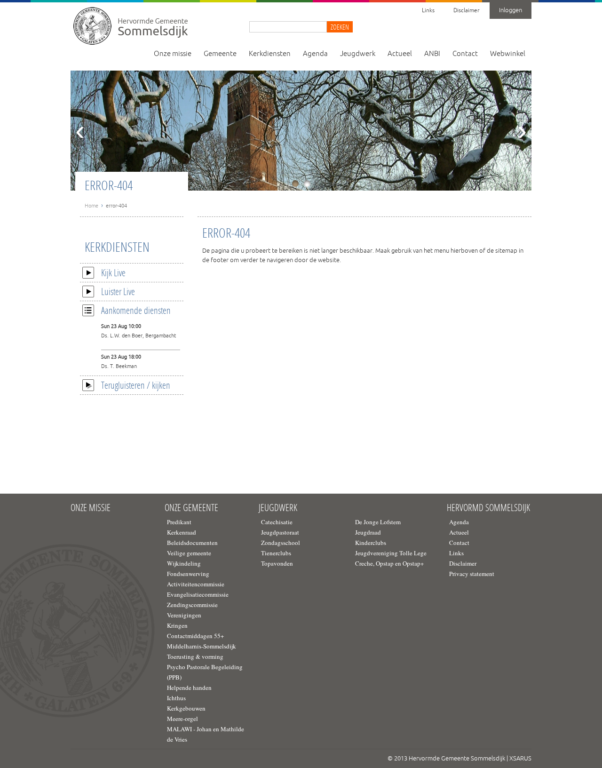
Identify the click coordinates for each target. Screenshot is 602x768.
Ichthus (176, 698)
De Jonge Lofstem (378, 522)
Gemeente (220, 53)
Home (91, 205)
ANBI (432, 53)
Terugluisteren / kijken (135, 385)
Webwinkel (507, 53)
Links (428, 10)
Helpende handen (189, 687)
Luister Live (118, 291)
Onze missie (172, 53)
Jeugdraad (368, 532)
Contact (465, 53)
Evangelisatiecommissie (198, 594)
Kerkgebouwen (186, 708)
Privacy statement (471, 573)
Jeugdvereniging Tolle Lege (391, 553)
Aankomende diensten (136, 310)
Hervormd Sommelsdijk (488, 507)
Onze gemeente (191, 507)
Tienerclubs (276, 553)
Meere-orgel (182, 718)
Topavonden (277, 563)
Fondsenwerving (188, 573)
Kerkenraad (181, 532)
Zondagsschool (280, 542)
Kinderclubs (370, 542)
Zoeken (340, 27)
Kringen (177, 625)
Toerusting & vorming (195, 656)
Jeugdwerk (357, 53)
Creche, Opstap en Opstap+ (389, 563)
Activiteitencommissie (195, 584)
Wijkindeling (184, 563)
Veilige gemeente (189, 553)
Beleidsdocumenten (192, 542)
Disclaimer (466, 10)
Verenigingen (184, 615)
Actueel (400, 53)
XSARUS (520, 758)
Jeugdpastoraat (280, 532)
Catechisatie (277, 522)
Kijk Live (113, 272)
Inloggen (510, 10)
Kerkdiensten (270, 53)
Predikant (179, 522)
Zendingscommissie (192, 604)
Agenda (315, 53)
